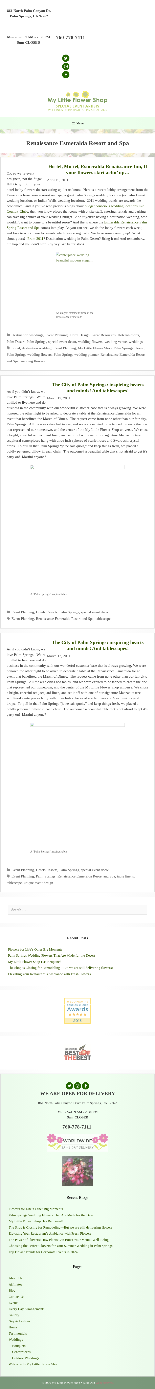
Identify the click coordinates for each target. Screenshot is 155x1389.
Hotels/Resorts (128, 335)
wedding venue (116, 342)
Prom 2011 (35, 239)
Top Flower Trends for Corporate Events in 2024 (43, 1252)
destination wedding (36, 348)
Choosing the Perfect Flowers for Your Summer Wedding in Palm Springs (61, 1246)
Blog (12, 1290)
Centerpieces (21, 1352)
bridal (16, 348)
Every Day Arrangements (27, 1309)
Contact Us (16, 1297)
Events (13, 1303)
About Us (15, 1278)
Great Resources (104, 335)
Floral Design (80, 335)
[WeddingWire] (77, 1001)
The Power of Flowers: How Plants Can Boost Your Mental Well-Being (59, 1240)
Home (13, 1327)
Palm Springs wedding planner (76, 354)
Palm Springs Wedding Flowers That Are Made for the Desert (51, 955)
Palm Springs (36, 342)
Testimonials (18, 1333)
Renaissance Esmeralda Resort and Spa (64, 619)
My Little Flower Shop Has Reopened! (35, 962)
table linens (125, 876)
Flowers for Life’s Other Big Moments (35, 949)
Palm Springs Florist (129, 348)
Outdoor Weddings (25, 1358)
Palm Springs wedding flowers (29, 354)
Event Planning (56, 335)
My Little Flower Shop (95, 348)
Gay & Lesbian (19, 1321)
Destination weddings (27, 335)
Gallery (14, 1315)
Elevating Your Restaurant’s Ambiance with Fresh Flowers (49, 974)
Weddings (16, 1339)
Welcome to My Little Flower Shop (34, 1364)
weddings (136, 342)
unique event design (38, 883)
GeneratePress (105, 1382)
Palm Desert (16, 342)
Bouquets (19, 1346)
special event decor (62, 342)
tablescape (103, 619)
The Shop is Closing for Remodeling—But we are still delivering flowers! (60, 968)
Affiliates (15, 1284)
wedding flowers (90, 342)
